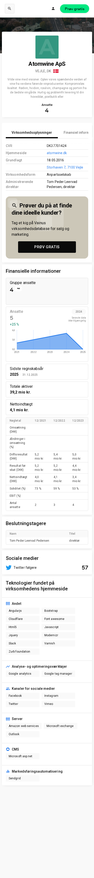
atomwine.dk (57, 153)
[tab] (32, 132)
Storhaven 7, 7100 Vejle (65, 167)
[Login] (53, 8)
